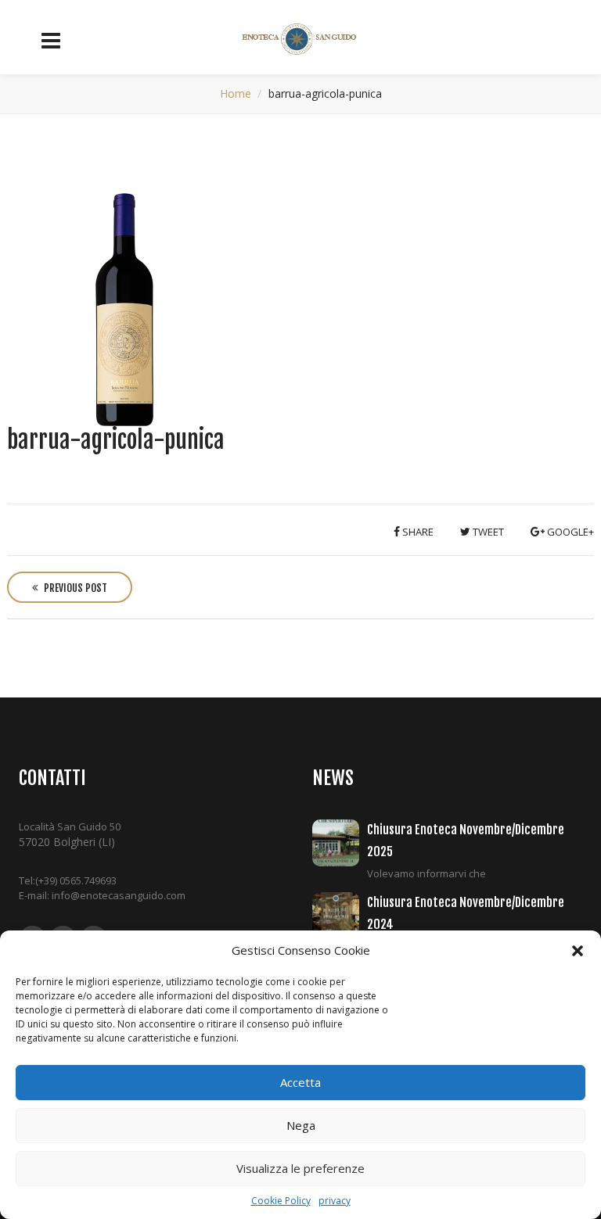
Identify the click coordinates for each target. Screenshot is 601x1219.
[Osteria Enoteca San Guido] (301, 39)
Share (417, 532)
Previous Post (74, 588)
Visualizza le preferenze (300, 1168)
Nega (300, 1125)
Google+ (569, 532)
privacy (334, 1200)
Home (235, 93)
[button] (577, 951)
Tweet (487, 532)
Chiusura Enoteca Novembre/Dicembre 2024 (465, 913)
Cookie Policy (281, 1200)
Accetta (300, 1082)
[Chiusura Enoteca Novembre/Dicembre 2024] (339, 915)
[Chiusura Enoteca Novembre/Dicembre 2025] (339, 842)
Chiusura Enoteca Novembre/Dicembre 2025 (465, 840)
